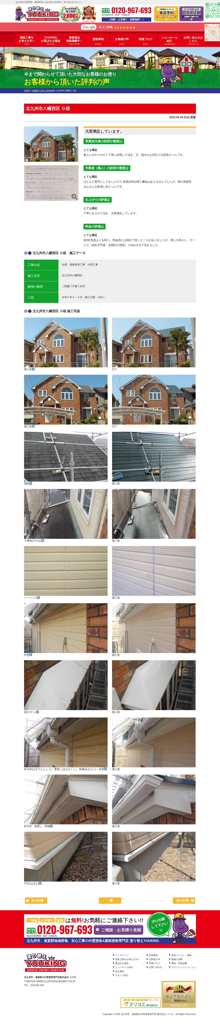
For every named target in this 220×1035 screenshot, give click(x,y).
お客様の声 (122, 41)
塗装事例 (98, 41)
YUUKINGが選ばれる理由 (50, 40)
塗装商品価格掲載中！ (74, 40)
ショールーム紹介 (169, 40)
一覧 (110, 900)
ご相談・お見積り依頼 (121, 930)
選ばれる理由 (122, 963)
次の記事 (37, 900)
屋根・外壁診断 (179, 963)
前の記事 (183, 900)
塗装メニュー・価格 (181, 955)
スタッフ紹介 (122, 975)
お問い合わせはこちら (193, 40)
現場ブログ (145, 41)
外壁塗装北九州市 (179, 1005)
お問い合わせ (155, 967)
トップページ (122, 955)
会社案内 (119, 971)
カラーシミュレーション (183, 967)
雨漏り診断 (177, 959)
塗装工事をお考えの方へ (27, 40)
